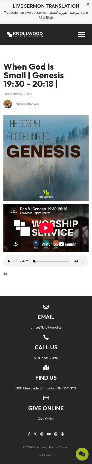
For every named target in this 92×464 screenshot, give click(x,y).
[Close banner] (87, 4)
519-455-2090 (46, 358)
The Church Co (46, 455)
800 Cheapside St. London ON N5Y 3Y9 (46, 388)
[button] (81, 34)
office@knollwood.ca (46, 327)
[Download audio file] (5, 273)
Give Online (46, 418)
